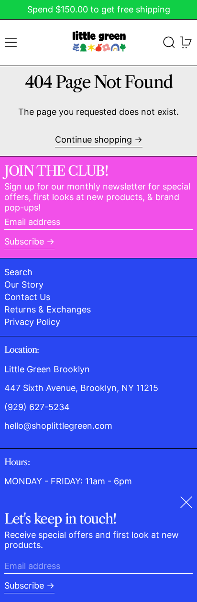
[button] (169, 42)
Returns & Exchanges (47, 309)
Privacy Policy (32, 322)
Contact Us (27, 297)
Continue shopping (93, 139)
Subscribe (24, 241)
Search (18, 272)
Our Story (24, 284)
